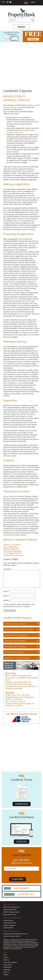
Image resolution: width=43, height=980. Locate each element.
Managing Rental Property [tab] (15, 646)
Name (6, 591)
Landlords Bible (8, 928)
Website (6, 600)
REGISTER (22, 841)
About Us (6, 960)
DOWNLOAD (21, 803)
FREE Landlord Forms (9, 914)
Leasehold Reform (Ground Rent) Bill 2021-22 (21, 686)
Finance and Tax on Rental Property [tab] (19, 629)
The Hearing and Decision (12, 553)
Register (33, 2)
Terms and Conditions (10, 962)
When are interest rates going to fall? (18, 676)
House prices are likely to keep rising (18, 684)
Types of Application (10, 547)
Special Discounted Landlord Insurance (15, 934)
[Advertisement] (21, 64)
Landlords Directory (9, 923)
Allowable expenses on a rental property (19, 697)
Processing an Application (12, 551)
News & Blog (10, 673)
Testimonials (7, 967)
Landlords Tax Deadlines (14, 699)
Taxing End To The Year (13, 706)
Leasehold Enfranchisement (13, 555)
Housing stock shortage (13, 688)
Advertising (6, 970)
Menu (21, 26)
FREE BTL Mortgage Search (11, 912)
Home (5, 955)
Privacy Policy (7, 965)
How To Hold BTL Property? (15, 701)
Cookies (5, 975)
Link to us (6, 972)
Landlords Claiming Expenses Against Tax (20, 704)
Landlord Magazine (9, 925)
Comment (7, 569)
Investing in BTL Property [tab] (15, 641)
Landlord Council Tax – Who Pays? (17, 695)
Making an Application (11, 549)
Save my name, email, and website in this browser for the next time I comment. (19, 605)
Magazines (9, 692)
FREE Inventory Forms (10, 910)
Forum (26, 3)
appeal (7, 535)
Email (5, 596)
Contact (5, 957)
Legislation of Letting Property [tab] (17, 658)
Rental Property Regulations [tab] (16, 635)
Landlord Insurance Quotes (11, 936)
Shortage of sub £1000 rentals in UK (18, 682)
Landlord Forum (8, 920)
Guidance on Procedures (12, 545)
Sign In (26, 2)
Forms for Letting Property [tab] (15, 623)
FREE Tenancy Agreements (11, 907)
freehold (34, 139)
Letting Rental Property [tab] (14, 652)
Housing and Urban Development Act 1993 (20, 131)
